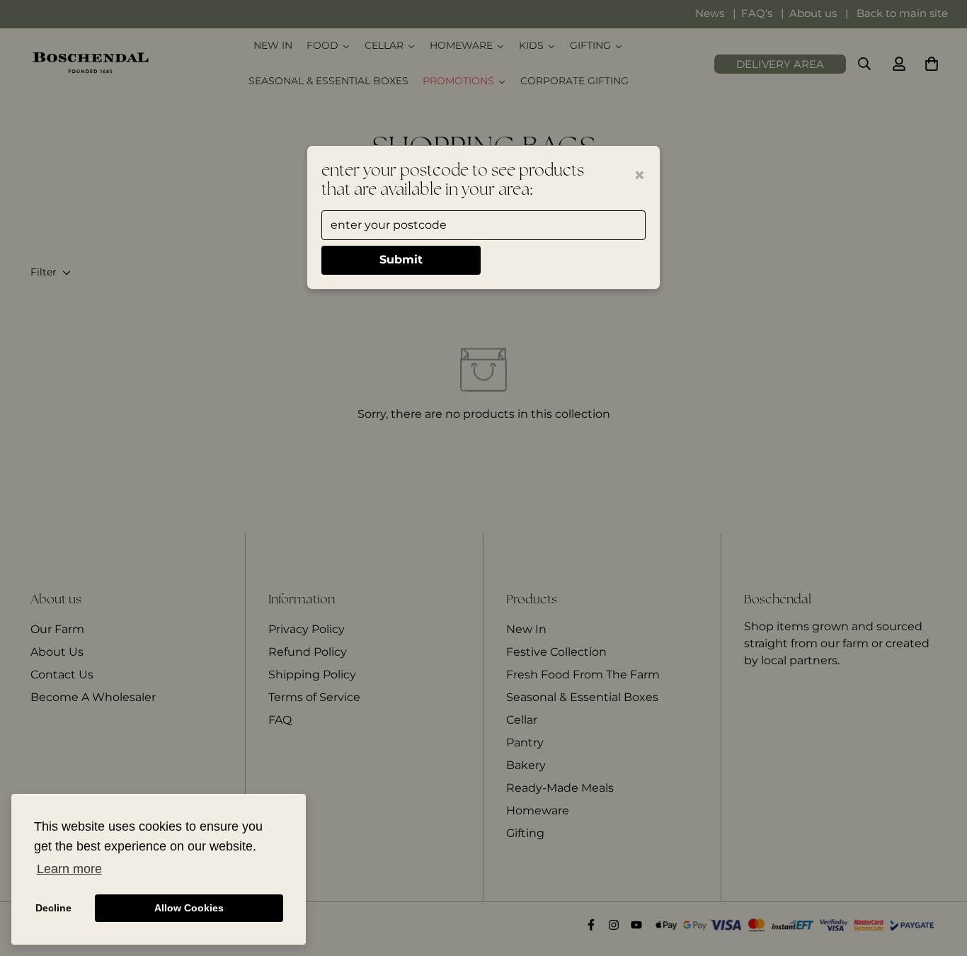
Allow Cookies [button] (189, 908)
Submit (401, 259)
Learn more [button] (69, 869)
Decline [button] (53, 908)
